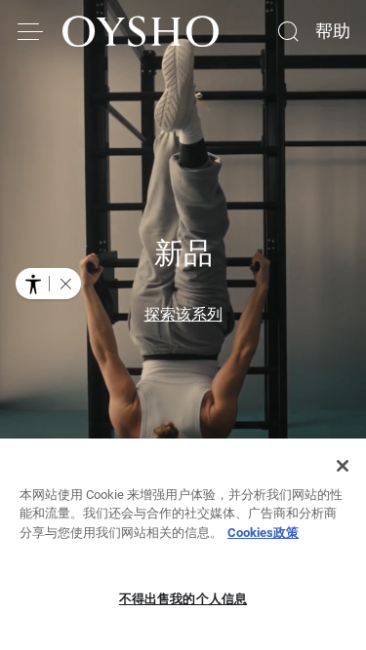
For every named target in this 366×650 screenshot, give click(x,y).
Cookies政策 (263, 532)
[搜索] (288, 31)
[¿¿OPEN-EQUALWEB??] (48, 283)
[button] (65, 283)
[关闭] (342, 465)
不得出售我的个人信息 (183, 599)
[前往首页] (140, 31)
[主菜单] (31, 31)
